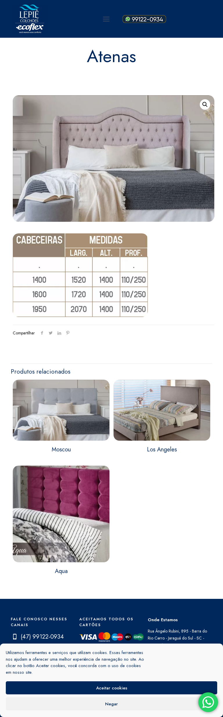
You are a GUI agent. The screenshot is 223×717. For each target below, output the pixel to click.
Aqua (61, 571)
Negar (111, 704)
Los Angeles (162, 449)
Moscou (61, 449)
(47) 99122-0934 (42, 637)
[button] (205, 104)
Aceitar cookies (111, 688)
